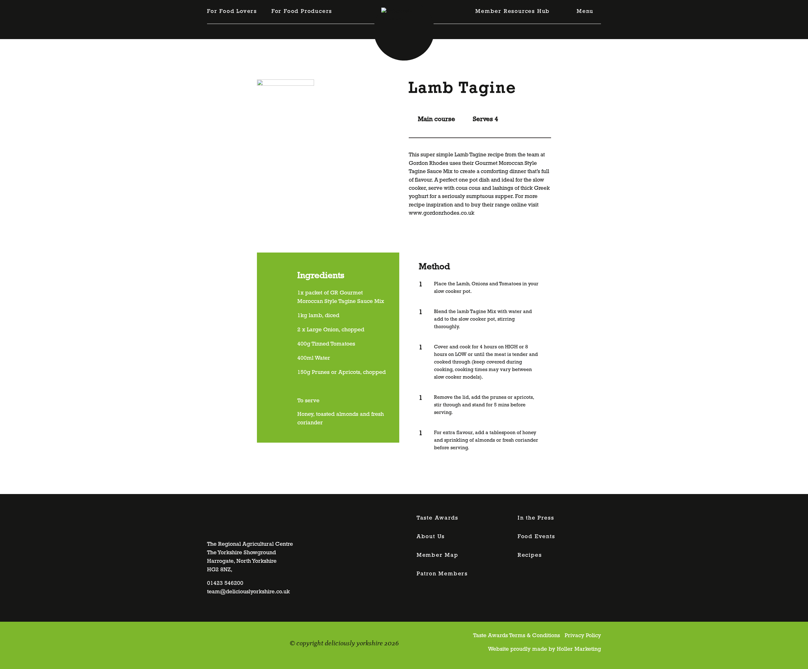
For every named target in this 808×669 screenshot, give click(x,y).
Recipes (530, 555)
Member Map (437, 555)
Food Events (536, 537)
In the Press (536, 518)
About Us (431, 537)
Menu (585, 12)
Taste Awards (437, 518)
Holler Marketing (579, 649)
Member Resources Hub (512, 12)
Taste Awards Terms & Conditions (516, 636)
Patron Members (442, 574)
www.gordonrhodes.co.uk (441, 213)
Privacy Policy (583, 636)
